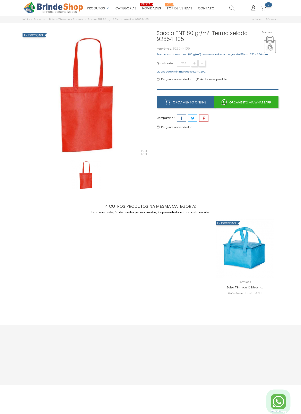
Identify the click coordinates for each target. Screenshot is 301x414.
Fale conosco (140, 365)
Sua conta (183, 337)
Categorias (125, 8)
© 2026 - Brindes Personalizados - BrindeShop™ (54, 390)
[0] (263, 8)
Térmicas (119, 282)
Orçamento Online (189, 102)
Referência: (164, 49)
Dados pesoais (184, 346)
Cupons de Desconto (188, 358)
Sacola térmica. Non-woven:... (56, 287)
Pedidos (179, 352)
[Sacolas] (272, 44)
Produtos (98, 8)
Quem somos (140, 346)
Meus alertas (182, 377)
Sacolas (267, 32)
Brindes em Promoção (103, 346)
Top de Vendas (98, 358)
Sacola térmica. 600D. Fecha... (182, 287)
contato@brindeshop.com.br (46, 362)
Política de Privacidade (146, 352)
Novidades (151, 7)
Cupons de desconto (188, 371)
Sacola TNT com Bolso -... (119, 287)
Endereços (181, 365)
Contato (206, 8)
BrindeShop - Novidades (104, 352)
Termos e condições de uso (149, 358)
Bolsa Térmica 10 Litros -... (245, 287)
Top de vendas (179, 7)
